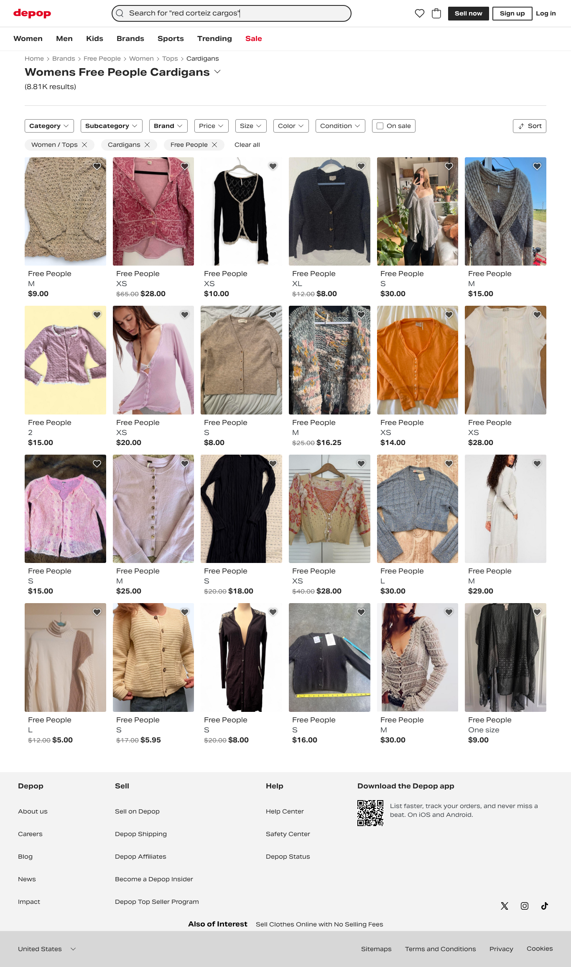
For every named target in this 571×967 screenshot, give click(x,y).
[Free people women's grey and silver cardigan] (418, 211)
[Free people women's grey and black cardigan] (329, 211)
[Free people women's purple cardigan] (153, 509)
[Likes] (419, 13)
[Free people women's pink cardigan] (153, 211)
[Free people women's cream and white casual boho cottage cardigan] (153, 657)
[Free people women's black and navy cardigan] (241, 509)
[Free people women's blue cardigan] (418, 509)
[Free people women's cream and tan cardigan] (65, 211)
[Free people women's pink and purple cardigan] (65, 360)
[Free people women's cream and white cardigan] (65, 657)
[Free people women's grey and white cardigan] (505, 509)
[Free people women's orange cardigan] (418, 360)
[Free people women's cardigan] (418, 657)
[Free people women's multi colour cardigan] (329, 360)
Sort (535, 126)
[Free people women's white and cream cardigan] (505, 360)
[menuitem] (28, 39)
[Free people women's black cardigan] (241, 211)
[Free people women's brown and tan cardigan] (505, 211)
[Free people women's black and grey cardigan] (505, 657)
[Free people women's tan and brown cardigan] (241, 360)
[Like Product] (97, 166)
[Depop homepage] (32, 13)
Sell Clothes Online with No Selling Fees (319, 924)
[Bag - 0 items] (436, 13)
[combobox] (232, 13)
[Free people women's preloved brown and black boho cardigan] (241, 657)
